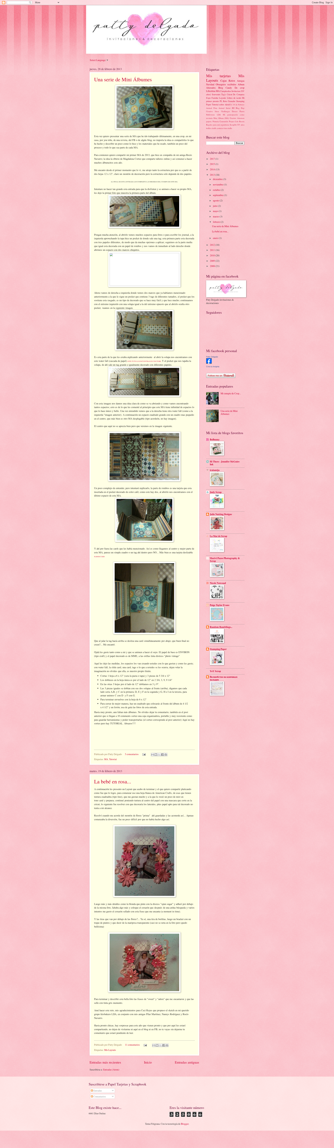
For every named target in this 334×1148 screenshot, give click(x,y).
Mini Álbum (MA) (221, 118)
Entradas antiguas (187, 1062)
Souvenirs (216, 94)
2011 (212, 250)
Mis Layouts (110, 1050)
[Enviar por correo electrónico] (152, 754)
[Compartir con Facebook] (162, 754)
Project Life (233, 121)
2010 (212, 255)
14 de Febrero (238, 104)
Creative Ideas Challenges (218, 111)
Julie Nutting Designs (221, 514)
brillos (208, 128)
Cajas (223, 81)
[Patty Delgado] (209, 362)
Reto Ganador (229, 101)
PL (221, 101)
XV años (240, 124)
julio (215, 205)
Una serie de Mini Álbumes (123, 79)
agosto (216, 200)
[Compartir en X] (159, 754)
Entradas (97, 1090)
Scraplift (233, 124)
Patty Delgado (212, 357)
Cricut (229, 94)
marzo (216, 216)
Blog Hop (240, 108)
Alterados (211, 87)
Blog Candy (225, 87)
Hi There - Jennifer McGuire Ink (225, 463)
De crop (240, 87)
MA (106, 759)
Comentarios (99, 1096)
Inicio (148, 1062)
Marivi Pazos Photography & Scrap (225, 559)
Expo (208, 97)
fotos (226, 128)
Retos (232, 81)
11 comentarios (132, 1044)
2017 (212, 158)
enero (216, 238)
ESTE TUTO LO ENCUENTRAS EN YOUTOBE (144, 361)
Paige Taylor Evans (219, 605)
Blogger (185, 1123)
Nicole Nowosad (218, 583)
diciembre (218, 179)
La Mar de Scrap (218, 536)
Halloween (210, 114)
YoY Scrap (215, 671)
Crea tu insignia (212, 366)
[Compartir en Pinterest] (166, 754)
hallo (230, 128)
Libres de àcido (234, 97)
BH (233, 108)
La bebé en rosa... (112, 781)
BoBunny (215, 439)
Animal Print (211, 108)
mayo (216, 211)
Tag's (223, 94)
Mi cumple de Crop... (231, 393)
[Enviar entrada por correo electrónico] (143, 754)
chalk (214, 128)
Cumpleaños (225, 91)
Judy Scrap (216, 492)
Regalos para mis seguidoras (217, 124)
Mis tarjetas (218, 75)
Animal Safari (224, 108)
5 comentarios (131, 754)
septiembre (218, 195)
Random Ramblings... (221, 627)
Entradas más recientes (105, 1062)
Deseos (234, 111)
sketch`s (228, 104)
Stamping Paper (218, 649)
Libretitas (210, 91)
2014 (212, 169)
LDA (219, 114)
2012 (212, 244)
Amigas (240, 80)
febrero (217, 221)
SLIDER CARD (99, 557)
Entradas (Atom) (111, 1069)
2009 (212, 260)
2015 (212, 164)
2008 (212, 266)
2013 (212, 174)
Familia (215, 97)
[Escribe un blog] (156, 754)
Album (241, 84)
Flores (242, 111)
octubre (217, 190)
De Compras (238, 94)
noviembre (218, 184)
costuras (220, 128)
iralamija (215, 470)
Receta (241, 121)
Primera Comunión (220, 121)
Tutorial (113, 759)
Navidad (210, 84)
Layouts (222, 97)
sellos (221, 104)
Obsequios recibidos (226, 84)
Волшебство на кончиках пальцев (223, 678)
